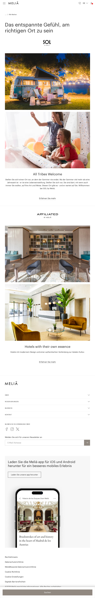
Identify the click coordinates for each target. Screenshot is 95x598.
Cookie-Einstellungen (14, 577)
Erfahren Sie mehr (47, 198)
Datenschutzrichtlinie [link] (14, 562)
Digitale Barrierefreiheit (15, 581)
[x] (17, 429)
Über (7, 395)
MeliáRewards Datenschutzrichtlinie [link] (20, 567)
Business (8, 408)
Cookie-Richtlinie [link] (12, 572)
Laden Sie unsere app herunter (24, 474)
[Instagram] (12, 429)
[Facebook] (6, 429)
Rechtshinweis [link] (11, 557)
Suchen (47, 592)
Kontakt (8, 415)
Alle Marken (13, 14)
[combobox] (85, 3)
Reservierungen (12, 401)
